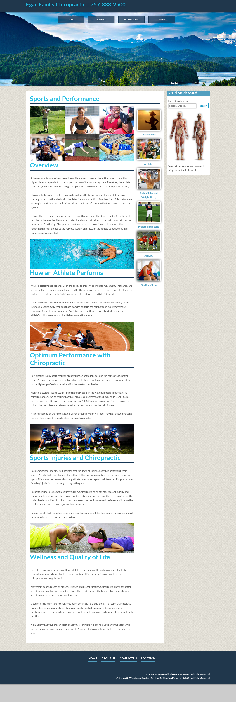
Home (71, 19)
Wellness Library (132, 19)
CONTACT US (128, 658)
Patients (161, 19)
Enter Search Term (178, 101)
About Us (101, 19)
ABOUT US (108, 658)
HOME (92, 658)
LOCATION (148, 658)
